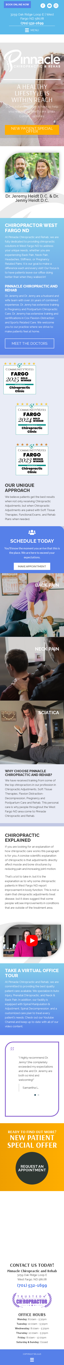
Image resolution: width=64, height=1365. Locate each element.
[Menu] (32, 1360)
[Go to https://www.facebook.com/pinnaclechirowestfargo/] (42, 6)
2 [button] (38, 1105)
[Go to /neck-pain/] (32, 669)
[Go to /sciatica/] (32, 732)
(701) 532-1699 (32, 23)
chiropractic (15, 860)
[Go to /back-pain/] (32, 605)
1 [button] (35, 1105)
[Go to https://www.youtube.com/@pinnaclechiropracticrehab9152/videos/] (49, 6)
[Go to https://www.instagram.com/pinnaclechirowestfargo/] (55, 6)
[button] (32, 130)
